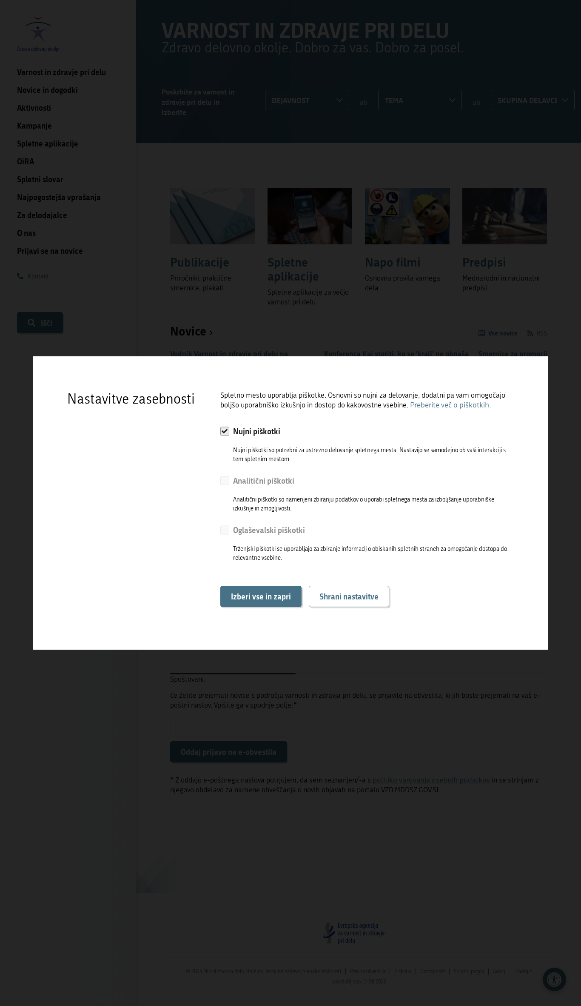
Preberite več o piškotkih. (450, 405)
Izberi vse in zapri (261, 596)
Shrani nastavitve (349, 596)
